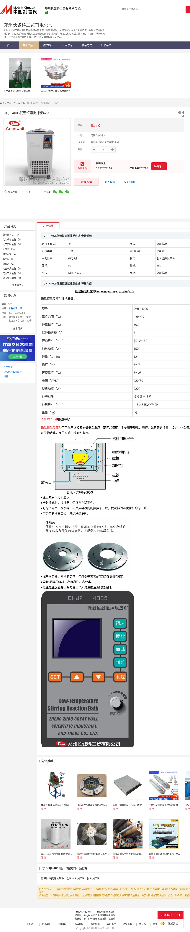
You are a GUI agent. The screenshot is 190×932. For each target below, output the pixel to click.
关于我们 (30, 924)
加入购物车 (111, 182)
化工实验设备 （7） (12, 244)
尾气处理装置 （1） (12, 278)
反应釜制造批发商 (105, 911)
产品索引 (8, 367)
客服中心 (62, 924)
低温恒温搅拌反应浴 (52, 878)
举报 (28, 191)
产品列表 (11, 103)
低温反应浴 (92, 878)
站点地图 (79, 924)
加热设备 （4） (10, 254)
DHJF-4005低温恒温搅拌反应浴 (99, 915)
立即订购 (129, 182)
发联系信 (86, 182)
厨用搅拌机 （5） (11, 234)
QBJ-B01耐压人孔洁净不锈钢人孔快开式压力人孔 (64, 91)
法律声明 (127, 924)
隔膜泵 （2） (9, 263)
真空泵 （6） (9, 259)
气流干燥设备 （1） (12, 273)
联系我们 (46, 924)
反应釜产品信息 (83, 911)
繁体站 (142, 924)
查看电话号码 (15, 308)
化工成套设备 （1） (12, 239)
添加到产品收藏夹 (13, 371)
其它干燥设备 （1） (12, 268)
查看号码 (159, 166)
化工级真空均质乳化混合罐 (17, 91)
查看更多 (17, 285)
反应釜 (21, 103)
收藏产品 (12, 191)
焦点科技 (99, 928)
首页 (2, 103)
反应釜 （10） (10, 249)
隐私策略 (95, 924)
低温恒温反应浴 (75, 878)
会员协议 (111, 924)
